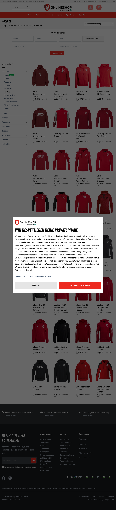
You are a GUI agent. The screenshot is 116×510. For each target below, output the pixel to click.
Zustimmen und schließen (80, 285)
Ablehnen (36, 285)
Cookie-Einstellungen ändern (39, 276)
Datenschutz (20, 276)
